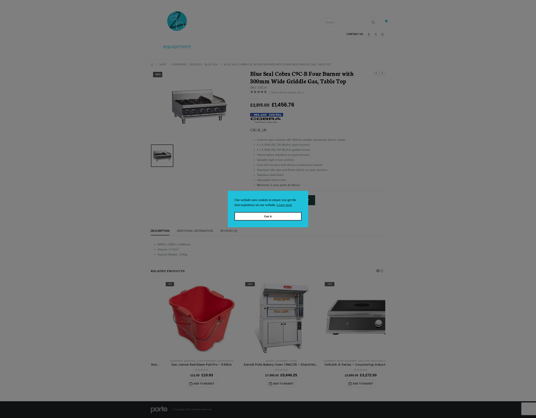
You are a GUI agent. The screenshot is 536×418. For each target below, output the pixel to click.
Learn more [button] (284, 205)
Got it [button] (268, 216)
